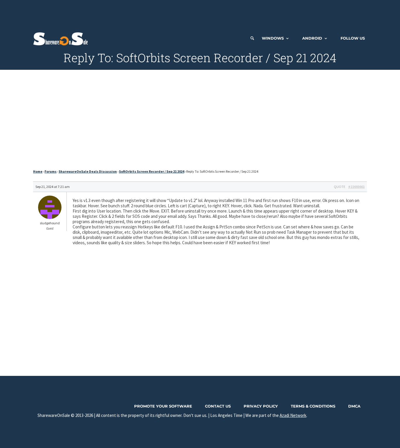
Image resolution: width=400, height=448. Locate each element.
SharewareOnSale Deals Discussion (88, 171)
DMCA (354, 406)
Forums (51, 171)
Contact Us (218, 406)
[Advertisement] (200, 13)
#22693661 (356, 186)
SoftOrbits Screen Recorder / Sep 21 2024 (151, 171)
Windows (273, 38)
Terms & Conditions (313, 406)
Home (37, 171)
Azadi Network (293, 415)
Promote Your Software (163, 406)
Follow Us (353, 38)
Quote (339, 186)
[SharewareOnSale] (62, 38)
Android (312, 38)
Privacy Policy (261, 406)
